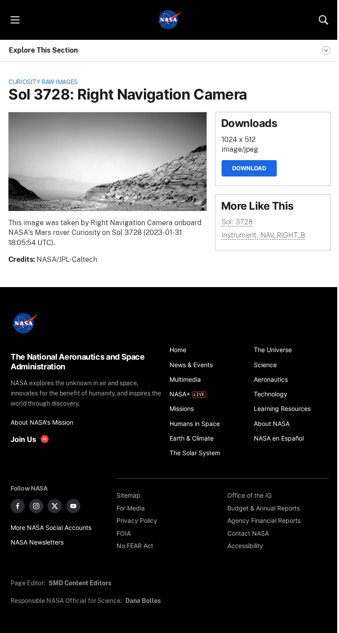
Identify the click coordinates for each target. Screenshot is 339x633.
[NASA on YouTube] (73, 506)
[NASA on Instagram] (36, 506)
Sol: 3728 (237, 222)
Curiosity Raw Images (43, 81)
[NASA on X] (55, 506)
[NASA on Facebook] (18, 506)
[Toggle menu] (15, 20)
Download (249, 168)
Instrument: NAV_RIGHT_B (263, 235)
